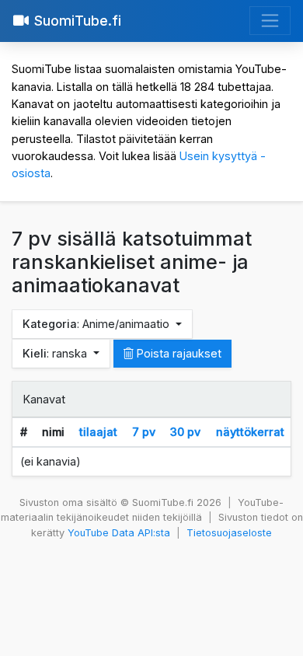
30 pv (185, 431)
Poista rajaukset (177, 353)
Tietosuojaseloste (229, 533)
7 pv (143, 431)
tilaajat (98, 431)
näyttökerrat (250, 431)
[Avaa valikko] (270, 20)
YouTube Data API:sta (119, 533)
